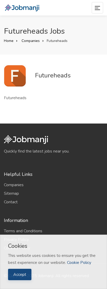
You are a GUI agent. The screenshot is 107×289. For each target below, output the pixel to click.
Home (9, 40)
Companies (30, 40)
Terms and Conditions (23, 231)
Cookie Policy (79, 262)
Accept (19, 274)
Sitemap (11, 193)
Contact (11, 202)
